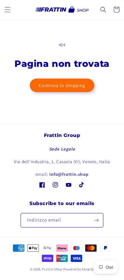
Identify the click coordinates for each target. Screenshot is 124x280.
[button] (7, 9)
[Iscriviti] (96, 220)
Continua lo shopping (62, 85)
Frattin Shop (52, 269)
